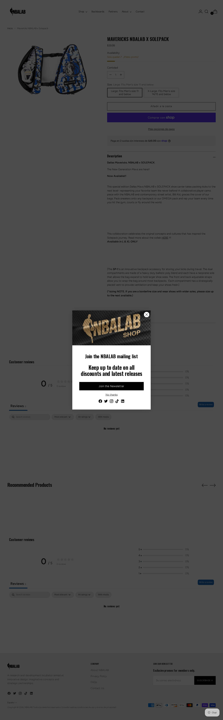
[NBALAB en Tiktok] (117, 401)
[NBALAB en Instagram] (111, 401)
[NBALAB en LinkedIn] (123, 401)
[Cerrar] (146, 314)
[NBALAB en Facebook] (100, 401)
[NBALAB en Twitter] (106, 401)
